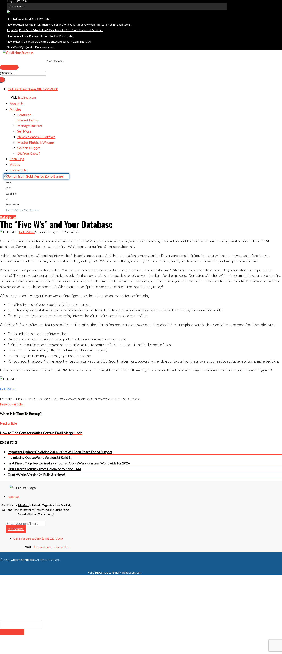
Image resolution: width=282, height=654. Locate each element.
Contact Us (61, 547)
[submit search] (2, 80)
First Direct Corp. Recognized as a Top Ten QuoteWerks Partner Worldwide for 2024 (69, 463)
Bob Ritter (27, 232)
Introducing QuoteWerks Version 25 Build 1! (40, 457)
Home (9, 182)
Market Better (12, 204)
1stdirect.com (26, 97)
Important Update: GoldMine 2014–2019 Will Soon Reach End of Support (60, 452)
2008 (8, 188)
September (11, 193)
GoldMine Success (23, 559)
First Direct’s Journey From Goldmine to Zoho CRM (44, 469)
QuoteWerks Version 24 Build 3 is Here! (36, 475)
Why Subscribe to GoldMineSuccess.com (115, 572)
